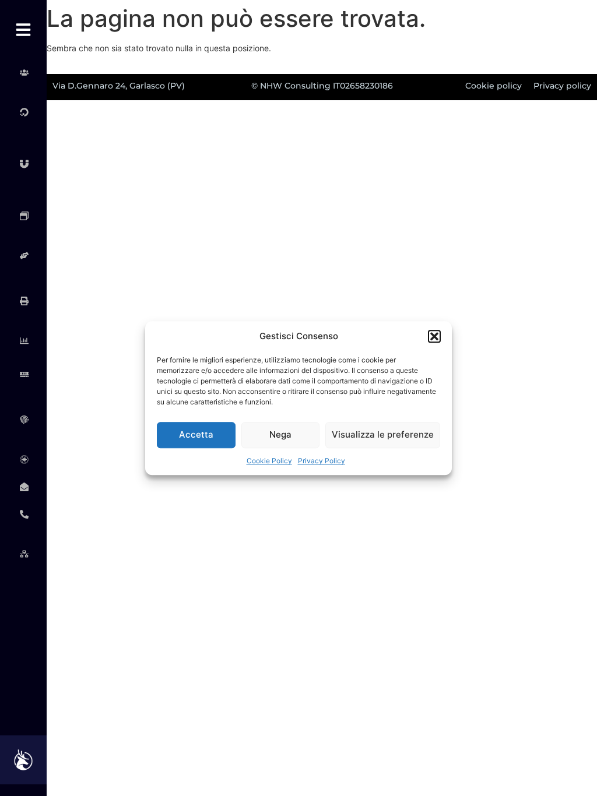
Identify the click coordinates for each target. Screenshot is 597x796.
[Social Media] (23, 255)
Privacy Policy (321, 460)
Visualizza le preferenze (383, 434)
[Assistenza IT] (23, 374)
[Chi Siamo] (23, 72)
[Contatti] (23, 514)
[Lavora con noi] (23, 554)
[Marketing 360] (23, 112)
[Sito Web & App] (23, 164)
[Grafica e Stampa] (23, 301)
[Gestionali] (23, 340)
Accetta (196, 434)
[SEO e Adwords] (23, 215)
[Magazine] (23, 487)
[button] (434, 337)
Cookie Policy (269, 460)
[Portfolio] (23, 459)
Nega (280, 434)
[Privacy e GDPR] (23, 420)
